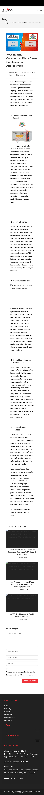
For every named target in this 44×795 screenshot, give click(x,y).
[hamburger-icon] (37, 730)
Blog (10, 75)
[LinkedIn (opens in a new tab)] (25, 3)
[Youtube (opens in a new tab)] (27, 3)
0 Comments (20, 75)
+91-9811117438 (16, 779)
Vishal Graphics (26, 793)
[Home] (2, 23)
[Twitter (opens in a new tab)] (17, 3)
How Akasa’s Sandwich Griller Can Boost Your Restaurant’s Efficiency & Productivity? (22, 552)
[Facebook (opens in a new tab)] (20, 3)
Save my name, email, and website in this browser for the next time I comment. (21, 673)
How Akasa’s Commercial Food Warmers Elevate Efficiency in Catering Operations (22, 584)
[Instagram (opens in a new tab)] (22, 3)
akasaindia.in (13, 72)
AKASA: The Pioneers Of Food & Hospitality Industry (22, 615)
